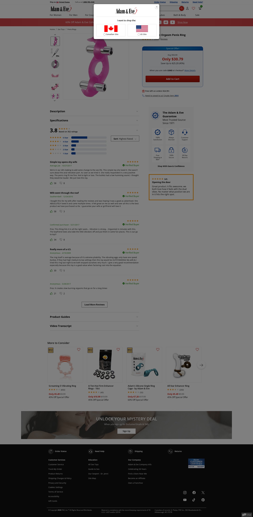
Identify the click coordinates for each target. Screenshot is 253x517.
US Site (143, 34)
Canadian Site (112, 34)
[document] (126, 21)
